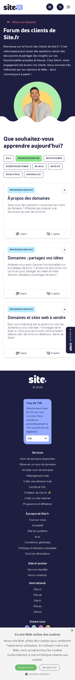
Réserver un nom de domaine (38, 464)
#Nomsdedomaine (28, 158)
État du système (37, 531)
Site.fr (37, 600)
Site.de (37, 594)
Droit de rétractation (37, 553)
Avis (37, 536)
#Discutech (13, 174)
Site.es (37, 611)
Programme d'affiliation (37, 504)
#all (9, 158)
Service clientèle (37, 569)
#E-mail (39, 166)
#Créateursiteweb (17, 166)
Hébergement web (37, 475)
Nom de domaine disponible (37, 458)
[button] (37, 674)
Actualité (37, 525)
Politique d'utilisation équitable (37, 548)
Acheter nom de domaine (37, 470)
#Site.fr (55, 166)
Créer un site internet (37, 498)
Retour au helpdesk (24, 22)
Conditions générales (38, 542)
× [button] (72, 630)
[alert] (37, 654)
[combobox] (37, 438)
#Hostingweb (54, 158)
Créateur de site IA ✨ (37, 492)
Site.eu (37, 606)
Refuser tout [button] (49, 667)
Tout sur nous (37, 519)
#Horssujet (33, 174)
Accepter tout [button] (26, 667)
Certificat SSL (37, 487)
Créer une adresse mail (37, 481)
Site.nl (37, 589)
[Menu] (68, 6)
